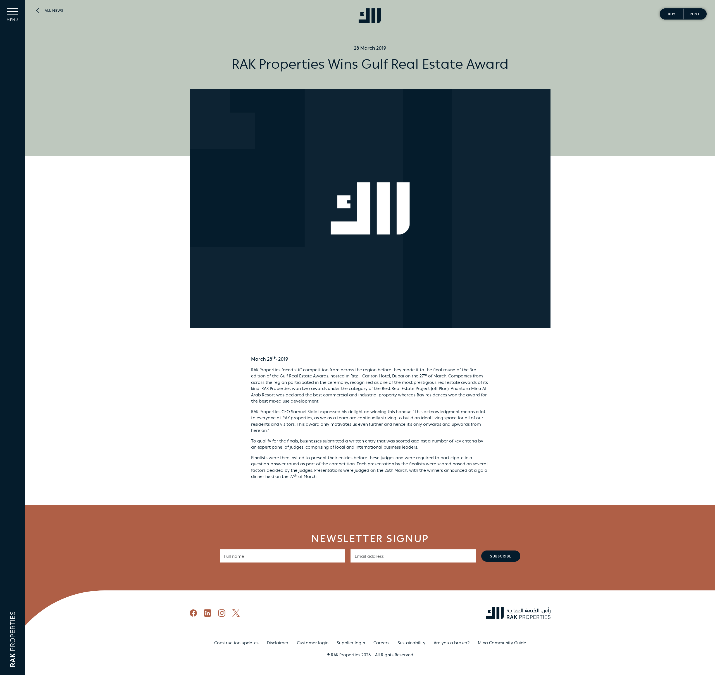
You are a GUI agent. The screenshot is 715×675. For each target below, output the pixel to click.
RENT (695, 14)
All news (54, 11)
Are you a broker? (451, 643)
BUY (671, 14)
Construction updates (236, 643)
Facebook (193, 613)
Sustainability (411, 643)
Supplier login (351, 643)
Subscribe (500, 556)
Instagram (221, 613)
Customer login (312, 643)
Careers (381, 643)
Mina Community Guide (502, 643)
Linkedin (207, 613)
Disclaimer (278, 643)
